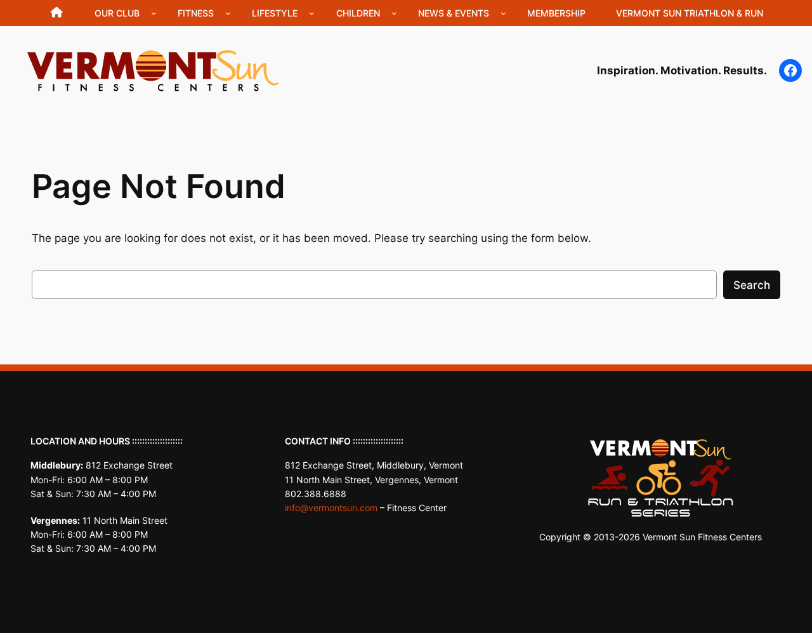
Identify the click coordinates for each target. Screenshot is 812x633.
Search (751, 285)
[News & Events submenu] (503, 13)
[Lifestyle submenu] (312, 13)
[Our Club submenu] (154, 13)
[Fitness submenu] (228, 13)
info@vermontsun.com (331, 507)
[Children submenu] (394, 13)
